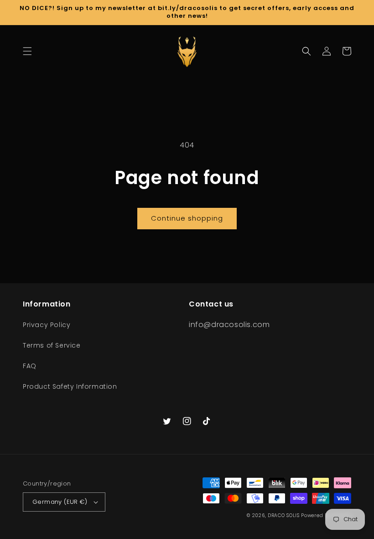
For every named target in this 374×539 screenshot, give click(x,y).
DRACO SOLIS (284, 515)
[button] (27, 51)
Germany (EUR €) (59, 501)
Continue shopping (187, 218)
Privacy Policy (46, 324)
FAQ (29, 365)
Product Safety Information (70, 386)
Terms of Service (52, 345)
